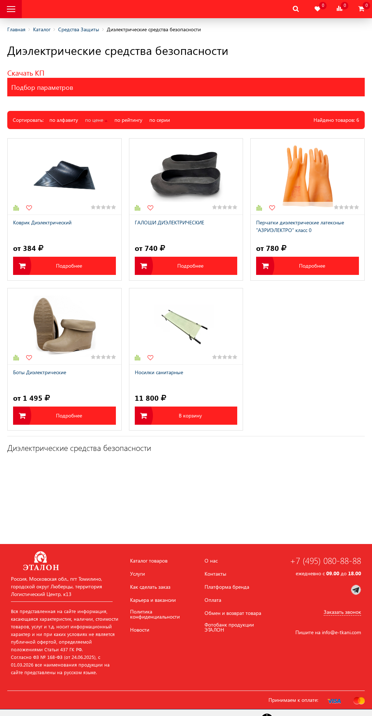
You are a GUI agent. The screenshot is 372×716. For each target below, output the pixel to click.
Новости (139, 629)
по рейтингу (128, 119)
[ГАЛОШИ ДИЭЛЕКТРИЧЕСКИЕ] (186, 176)
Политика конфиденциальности (155, 614)
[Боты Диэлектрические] (64, 326)
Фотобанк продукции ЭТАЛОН (229, 627)
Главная (16, 29)
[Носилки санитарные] (186, 326)
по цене (95, 119)
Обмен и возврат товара (233, 613)
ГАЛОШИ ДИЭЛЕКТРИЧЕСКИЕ (169, 222)
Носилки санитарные (159, 372)
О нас (211, 560)
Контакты (215, 573)
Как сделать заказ (150, 586)
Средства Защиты (78, 29)
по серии (159, 119)
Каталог (41, 29)
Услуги (137, 573)
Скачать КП (25, 72)
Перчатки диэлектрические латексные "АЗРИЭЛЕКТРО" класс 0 (300, 226)
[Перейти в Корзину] (361, 8)
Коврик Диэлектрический (42, 222)
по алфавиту (63, 119)
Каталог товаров (148, 560)
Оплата (213, 600)
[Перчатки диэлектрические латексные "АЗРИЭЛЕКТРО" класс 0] (307, 176)
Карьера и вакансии (153, 600)
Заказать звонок (342, 611)
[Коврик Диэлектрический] (64, 176)
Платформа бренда (227, 586)
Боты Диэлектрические (39, 372)
